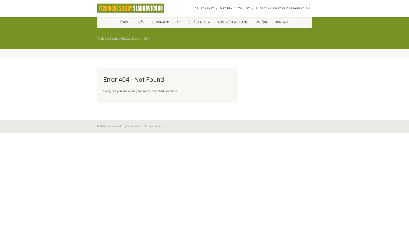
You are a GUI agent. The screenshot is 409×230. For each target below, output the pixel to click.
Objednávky (204, 8)
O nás (139, 22)
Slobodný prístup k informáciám (283, 8)
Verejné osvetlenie (232, 22)
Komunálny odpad (166, 22)
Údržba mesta (199, 22)
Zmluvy (244, 8)
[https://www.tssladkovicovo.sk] (130, 8)
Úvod (124, 22)
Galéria (262, 22)
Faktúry (226, 8)
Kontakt (282, 22)
